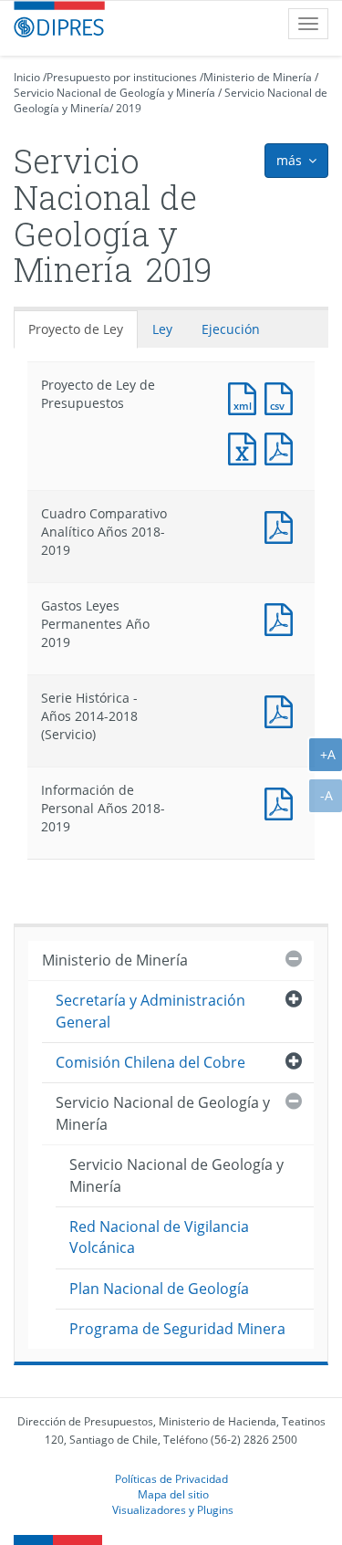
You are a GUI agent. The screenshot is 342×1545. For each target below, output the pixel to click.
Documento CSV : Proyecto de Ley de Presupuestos (282, 396)
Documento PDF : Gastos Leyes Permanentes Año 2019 (282, 617)
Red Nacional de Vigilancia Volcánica (159, 1237)
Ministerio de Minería (257, 77)
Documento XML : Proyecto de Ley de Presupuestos (246, 396)
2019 (128, 108)
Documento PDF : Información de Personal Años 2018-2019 (282, 801)
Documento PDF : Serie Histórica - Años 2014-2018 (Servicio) (282, 709)
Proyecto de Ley (75, 329)
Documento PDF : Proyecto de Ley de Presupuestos (282, 446)
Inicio (27, 77)
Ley (162, 329)
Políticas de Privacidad (171, 1478)
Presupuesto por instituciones (122, 77)
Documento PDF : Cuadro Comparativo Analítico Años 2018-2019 (282, 525)
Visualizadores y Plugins (172, 1509)
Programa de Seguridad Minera (177, 1329)
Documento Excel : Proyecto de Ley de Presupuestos (246, 446)
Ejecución (231, 329)
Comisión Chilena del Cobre (150, 1062)
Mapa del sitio (173, 1494)
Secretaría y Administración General (150, 1010)
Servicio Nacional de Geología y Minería (114, 92)
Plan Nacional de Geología (159, 1289)
